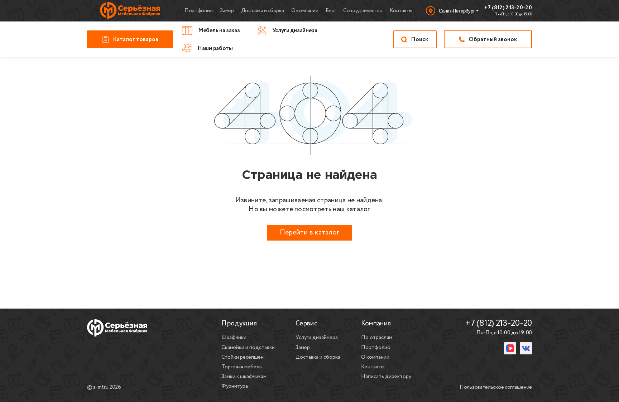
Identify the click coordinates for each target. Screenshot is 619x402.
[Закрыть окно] (429, 338)
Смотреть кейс (343, 385)
